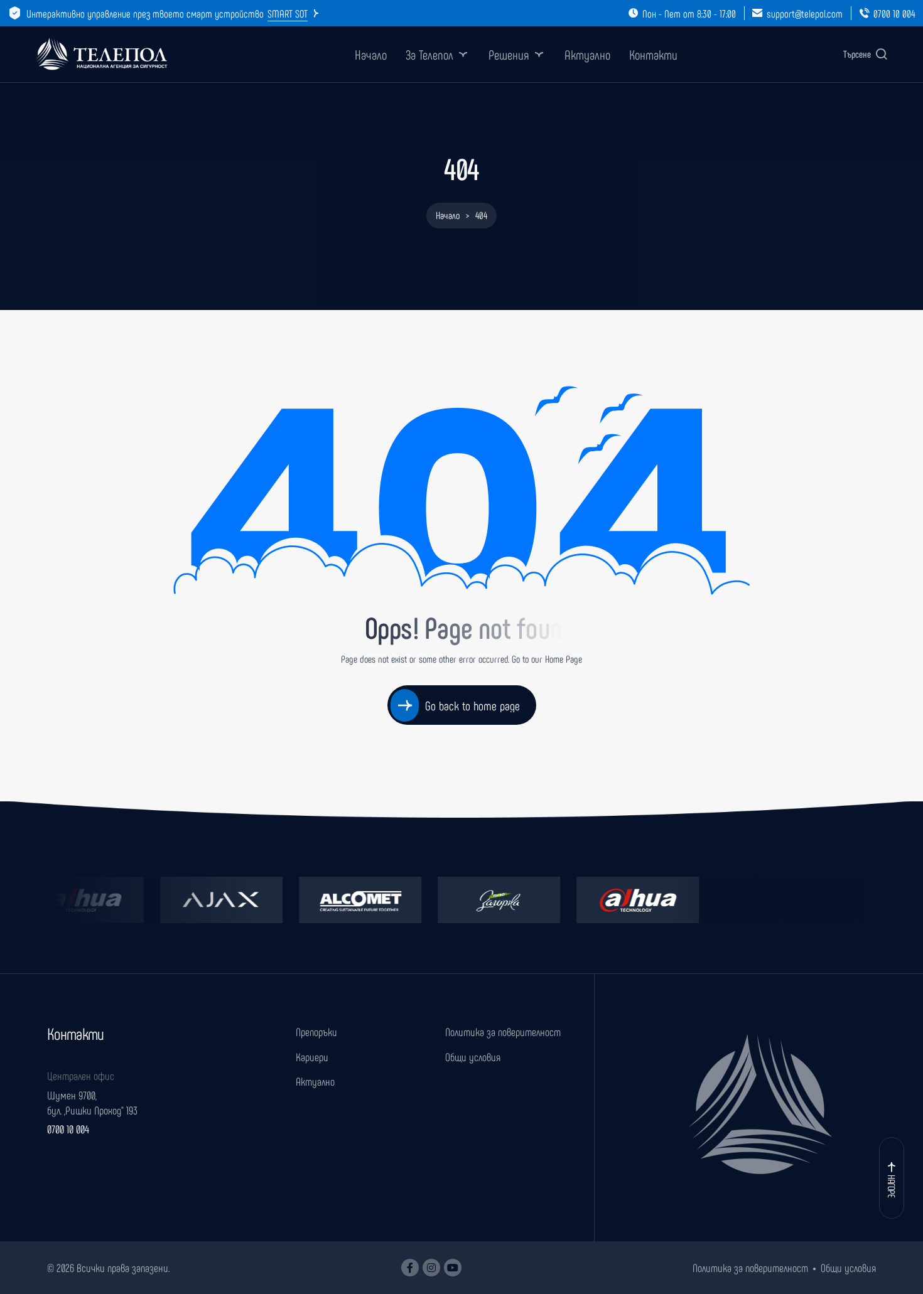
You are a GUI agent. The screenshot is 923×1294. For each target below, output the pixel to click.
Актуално (587, 54)
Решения (508, 54)
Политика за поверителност (503, 1032)
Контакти (653, 54)
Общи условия (472, 1057)
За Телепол (429, 54)
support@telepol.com (805, 13)
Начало (371, 54)
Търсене (857, 54)
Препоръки (316, 1032)
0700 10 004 (894, 13)
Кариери (312, 1057)
